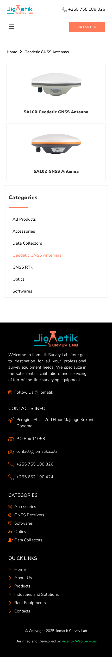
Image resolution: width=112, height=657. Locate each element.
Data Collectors (27, 243)
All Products (24, 219)
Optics (18, 279)
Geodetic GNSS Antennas (37, 255)
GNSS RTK (23, 267)
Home (12, 51)
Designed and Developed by (56, 641)
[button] (20, 27)
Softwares (22, 291)
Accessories (24, 231)
